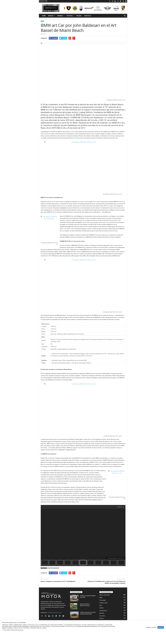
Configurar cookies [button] (151, 627)
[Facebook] (110, 1)
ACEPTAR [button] (160, 627)
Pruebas (60, 15)
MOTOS (101, 608)
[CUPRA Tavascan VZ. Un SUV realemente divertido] (74, 615)
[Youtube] (126, 1)
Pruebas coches (103, 602)
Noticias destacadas (104, 595)
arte (48, 568)
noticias (57, 568)
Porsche (101, 618)
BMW (50, 19)
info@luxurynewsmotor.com (54, 612)
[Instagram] (112, 1)
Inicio (42, 19)
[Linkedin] (115, 1)
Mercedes (101, 613)
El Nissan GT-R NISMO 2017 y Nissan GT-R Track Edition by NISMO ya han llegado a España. (106, 582)
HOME (44, 15)
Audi (100, 605)
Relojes (79, 15)
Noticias (70, 15)
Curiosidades (102, 600)
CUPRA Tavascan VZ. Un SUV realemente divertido (88, 613)
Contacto (87, 15)
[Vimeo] (123, 1)
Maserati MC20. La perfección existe (85, 604)
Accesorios (102, 615)
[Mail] (118, 1)
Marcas (50, 15)
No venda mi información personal (13, 630)
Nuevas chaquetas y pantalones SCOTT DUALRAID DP (58, 581)
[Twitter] (120, 1)
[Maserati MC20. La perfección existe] (74, 606)
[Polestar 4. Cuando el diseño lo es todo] (74, 598)
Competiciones (103, 610)
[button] (124, 16)
